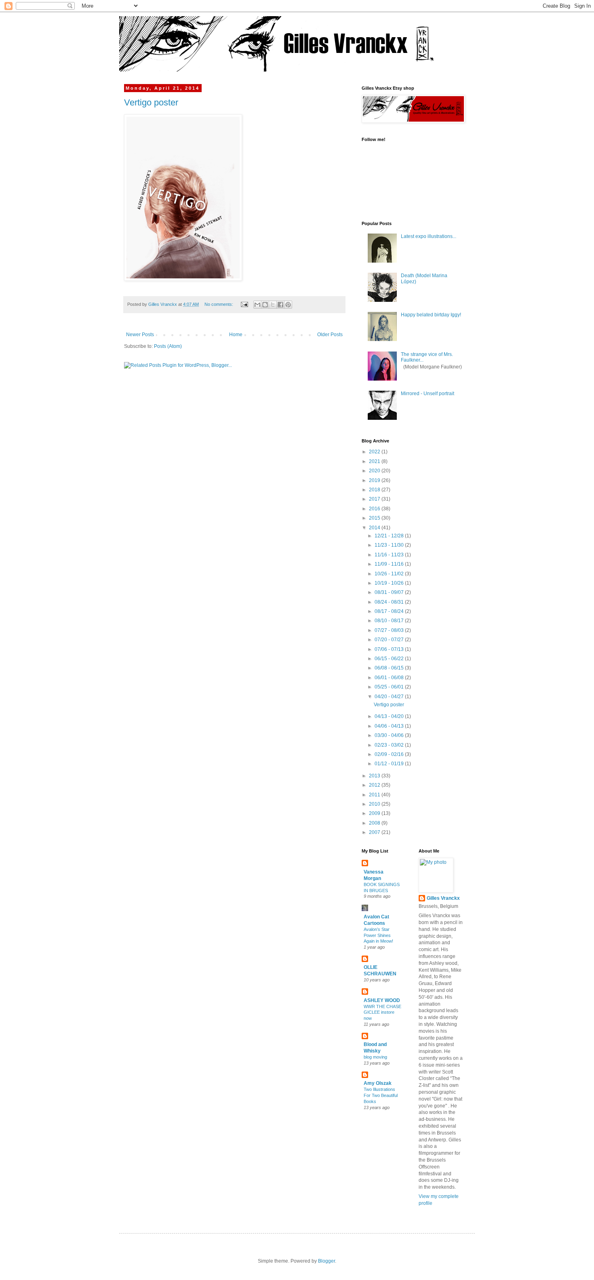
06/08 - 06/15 (390, 668)
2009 (375, 813)
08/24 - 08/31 (390, 602)
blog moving (375, 1057)
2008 (375, 823)
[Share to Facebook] (280, 305)
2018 (375, 490)
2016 (375, 509)
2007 (375, 832)
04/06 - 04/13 (390, 726)
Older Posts (330, 334)
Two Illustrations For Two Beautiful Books (381, 1095)
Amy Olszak (378, 1083)
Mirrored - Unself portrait (427, 393)
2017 (375, 499)
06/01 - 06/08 (390, 677)
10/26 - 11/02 (390, 574)
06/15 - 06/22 (390, 658)
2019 (375, 480)
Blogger (326, 1261)
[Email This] (257, 305)
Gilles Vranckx (443, 898)
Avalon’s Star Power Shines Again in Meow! (378, 935)
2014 (375, 528)
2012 (375, 785)
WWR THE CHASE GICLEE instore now (382, 1012)
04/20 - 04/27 (390, 696)
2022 (375, 452)
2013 (375, 776)
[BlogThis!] (265, 305)
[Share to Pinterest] (288, 305)
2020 (375, 471)
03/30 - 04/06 (390, 735)
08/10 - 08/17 (390, 620)
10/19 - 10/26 (390, 583)
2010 (375, 804)
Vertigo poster (151, 102)
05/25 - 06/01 (390, 687)
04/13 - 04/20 (390, 716)
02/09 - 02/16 (390, 754)
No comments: (219, 304)
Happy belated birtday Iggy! (431, 315)
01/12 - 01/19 (390, 763)
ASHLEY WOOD (382, 1000)
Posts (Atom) (168, 346)
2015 (375, 518)
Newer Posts (140, 334)
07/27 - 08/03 (390, 630)
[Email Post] (244, 304)
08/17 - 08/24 (390, 611)
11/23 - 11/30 (390, 545)
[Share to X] (273, 305)
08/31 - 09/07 (390, 592)
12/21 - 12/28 (390, 536)
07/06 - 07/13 (390, 649)
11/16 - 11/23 (390, 555)
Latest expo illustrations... (428, 236)
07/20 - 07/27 (390, 639)
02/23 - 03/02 (390, 745)
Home (235, 334)
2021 (375, 461)
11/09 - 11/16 (390, 564)
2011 (375, 795)
